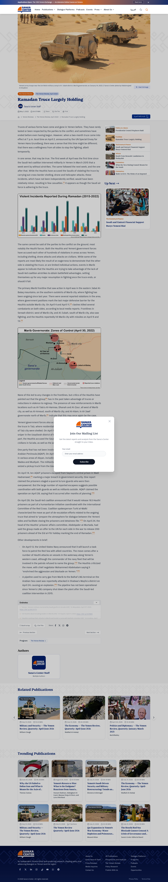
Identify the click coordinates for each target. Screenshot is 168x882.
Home (37, 9)
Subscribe (84, 462)
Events (89, 9)
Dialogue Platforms (66, 9)
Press (97, 9)
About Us (108, 9)
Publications (47, 9)
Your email (66, 449)
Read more (138, 2)
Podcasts (80, 9)
